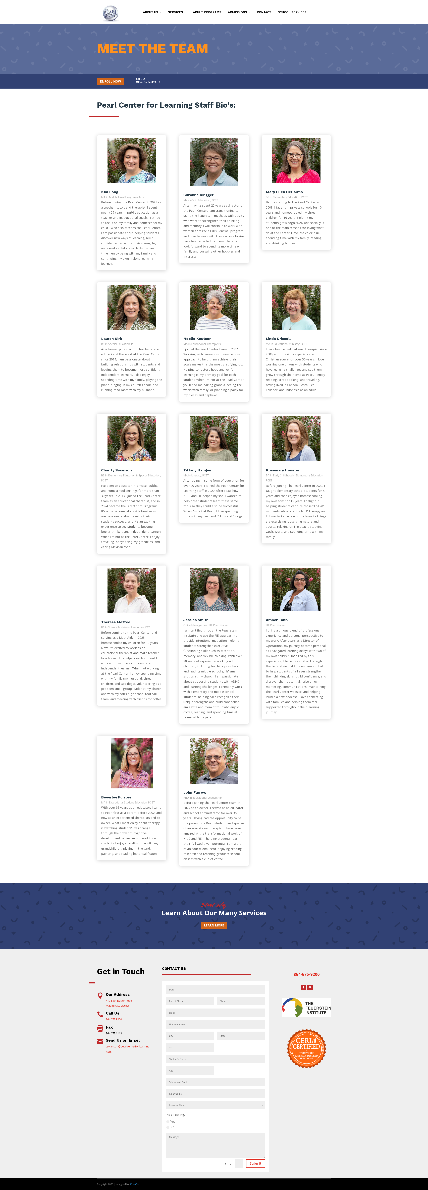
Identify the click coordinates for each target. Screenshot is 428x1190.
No (172, 1127)
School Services (292, 12)
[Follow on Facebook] (303, 987)
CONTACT (264, 12)
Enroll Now (110, 81)
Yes (172, 1121)
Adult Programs (207, 12)
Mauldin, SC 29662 (117, 1006)
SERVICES (175, 12)
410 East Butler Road (119, 1001)
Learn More (214, 925)
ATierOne (135, 1184)
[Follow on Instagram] (310, 987)
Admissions (237, 12)
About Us (150, 12)
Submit (255, 1163)
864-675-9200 (307, 974)
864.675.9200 (148, 82)
